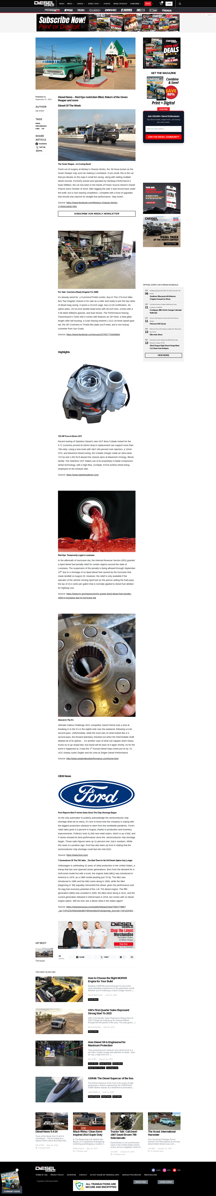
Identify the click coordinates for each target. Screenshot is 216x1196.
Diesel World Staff (95, 995)
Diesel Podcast (120, 4)
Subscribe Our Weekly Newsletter (96, 213)
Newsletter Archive (131, 1175)
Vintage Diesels (129, 1113)
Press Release (150, 1175)
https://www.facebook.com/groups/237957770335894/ (93, 334)
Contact (83, 1175)
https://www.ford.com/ (77, 855)
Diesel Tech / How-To (96, 1068)
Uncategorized (112, 1068)
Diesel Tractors (117, 1113)
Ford (85, 1113)
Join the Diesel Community (164, 137)
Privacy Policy (57, 1175)
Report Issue (141, 1182)
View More (163, 355)
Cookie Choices (166, 1182)
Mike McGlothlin (94, 1027)
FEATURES (117, 1096)
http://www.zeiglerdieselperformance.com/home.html (92, 758)
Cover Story (93, 1064)
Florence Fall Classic (158, 324)
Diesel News (93, 999)
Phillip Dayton (78, 1148)
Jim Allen (114, 1152)
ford (38, 129)
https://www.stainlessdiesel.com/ (82, 475)
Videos (80, 4)
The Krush (40, 961)
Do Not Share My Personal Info (104, 1175)
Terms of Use (42, 1175)
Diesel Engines (105, 1064)
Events (107, 4)
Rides (69, 4)
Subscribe (134, 4)
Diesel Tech (93, 4)
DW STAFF (40, 111)
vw (43, 129)
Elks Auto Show (156, 335)
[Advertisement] (161, 617)
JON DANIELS (94, 1092)
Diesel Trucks (153, 1113)
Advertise (71, 1175)
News (61, 4)
